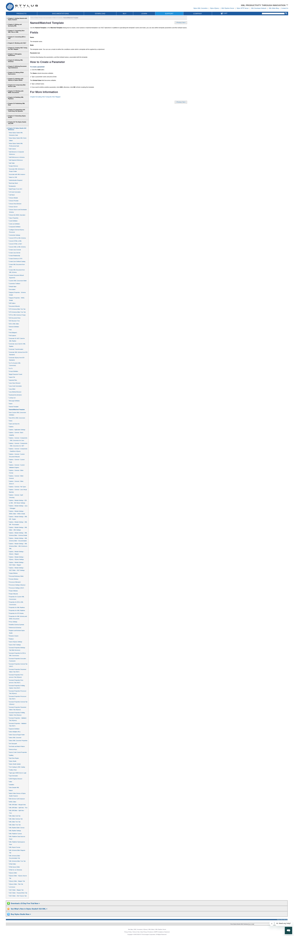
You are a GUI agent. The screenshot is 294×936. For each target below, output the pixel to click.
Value (10, 781)
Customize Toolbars (14, 283)
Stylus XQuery (214, 8)
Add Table (12, 163)
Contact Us (284, 8)
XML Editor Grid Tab (14, 816)
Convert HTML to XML (15, 241)
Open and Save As (14, 423)
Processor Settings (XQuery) (17, 585)
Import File (12, 377)
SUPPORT (169, 13)
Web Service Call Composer (17, 798)
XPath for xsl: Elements (15, 870)
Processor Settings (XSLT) (16, 588)
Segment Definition (14, 729)
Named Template (13, 406)
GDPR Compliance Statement (162, 932)
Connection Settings (14, 235)
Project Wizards (13, 593)
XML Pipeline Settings (15, 830)
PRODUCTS (21, 13)
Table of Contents (58, 17)
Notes (10, 420)
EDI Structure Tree (14, 321)
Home (32, 17)
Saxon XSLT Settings (15, 644)
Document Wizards (14, 306)
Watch (11, 790)
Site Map (130, 929)
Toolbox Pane (13, 770)
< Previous (179, 22)
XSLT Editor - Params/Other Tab (18, 893)
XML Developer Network (258, 8)
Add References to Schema (16, 157)
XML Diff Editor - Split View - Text (18, 807)
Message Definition (14, 400)
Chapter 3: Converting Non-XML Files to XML (16, 31)
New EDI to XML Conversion (17, 418)
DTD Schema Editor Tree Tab (17, 312)
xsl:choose (12, 887)
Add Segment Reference (16, 160)
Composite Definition (14, 226)
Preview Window (13, 579)
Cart (225, 13)
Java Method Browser (15, 392)
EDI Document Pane (14, 318)
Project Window (13, 590)
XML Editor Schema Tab (16, 819)
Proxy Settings (13, 621)
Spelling (11, 755)
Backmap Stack (13, 183)
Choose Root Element (15, 203)
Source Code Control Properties (18, 752)
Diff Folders (12, 303)
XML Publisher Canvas (15, 833)
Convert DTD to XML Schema (17, 238)
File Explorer (12, 335)
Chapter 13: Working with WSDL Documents (15, 91)
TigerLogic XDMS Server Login (17, 773)
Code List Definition (14, 224)
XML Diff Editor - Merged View (17, 804)
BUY (124, 13)
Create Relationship (14, 255)
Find (10, 329)
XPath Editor (12, 864)
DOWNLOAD (100, 13)
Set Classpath (13, 743)
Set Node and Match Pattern (17, 746)
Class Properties (13, 218)
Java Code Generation (15, 386)
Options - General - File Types (17, 486)
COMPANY (197, 13)
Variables (11, 784)
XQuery (145, 929)
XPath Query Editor (14, 867)
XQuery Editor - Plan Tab (16, 884)
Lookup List (12, 397)
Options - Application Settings (17, 429)
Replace (11, 639)
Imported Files (13, 380)
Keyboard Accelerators (15, 395)
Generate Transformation (16, 349)
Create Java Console (15, 249)
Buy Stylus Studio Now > (21, 914)
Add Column (12, 149)
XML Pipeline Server (227, 8)
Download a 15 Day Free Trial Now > (25, 903)
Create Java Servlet (14, 252)
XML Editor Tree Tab (15, 824)
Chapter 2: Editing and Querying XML (15, 25)
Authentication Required (15, 180)
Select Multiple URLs (15, 731)
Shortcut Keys (13, 749)
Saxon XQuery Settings (15, 641)
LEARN (144, 13)
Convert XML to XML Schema (17, 247)
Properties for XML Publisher (17, 610)
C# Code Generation (15, 192)
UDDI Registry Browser (15, 778)
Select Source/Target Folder (17, 734)
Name (10, 403)
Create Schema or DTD (15, 258)
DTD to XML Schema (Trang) (17, 315)
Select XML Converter (15, 737)
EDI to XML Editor (14, 323)
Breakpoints (12, 186)
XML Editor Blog (274, 8)
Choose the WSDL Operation (17, 215)
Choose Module (13, 198)
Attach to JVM (13, 177)
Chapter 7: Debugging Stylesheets (14, 54)
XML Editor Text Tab (14, 821)
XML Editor (151, 929)
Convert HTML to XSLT (15, 244)
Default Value (12, 286)
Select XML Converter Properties (18, 740)
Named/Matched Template (17, 409)
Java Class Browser (14, 383)
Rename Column (13, 636)
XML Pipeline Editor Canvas (16, 827)
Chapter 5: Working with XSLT (17, 43)
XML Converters (138, 929)
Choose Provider (13, 200)
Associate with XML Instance (17, 174)
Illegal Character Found (15, 374)
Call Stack (12, 195)
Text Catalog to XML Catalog (17, 767)
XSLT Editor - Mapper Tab (16, 890)
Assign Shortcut (13, 166)
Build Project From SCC (15, 189)
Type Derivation (13, 775)
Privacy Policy (128, 932)
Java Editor (12, 389)
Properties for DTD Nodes (16, 613)
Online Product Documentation (43, 17)
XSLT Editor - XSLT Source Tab (18, 896)
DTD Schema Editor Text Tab (17, 309)
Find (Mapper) (13, 332)
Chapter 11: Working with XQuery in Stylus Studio (15, 79)
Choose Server (13, 206)
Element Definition (14, 326)
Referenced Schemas (15, 627)
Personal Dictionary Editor (16, 576)
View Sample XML (14, 787)
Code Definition (13, 221)
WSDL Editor (12, 801)
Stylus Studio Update (15, 764)
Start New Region (14, 758)
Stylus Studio (12, 761)
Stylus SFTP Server (243, 8)
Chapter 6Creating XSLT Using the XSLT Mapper (45, 97)
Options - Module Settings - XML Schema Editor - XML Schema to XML (18, 546)
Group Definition (13, 371)
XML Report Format (14, 847)
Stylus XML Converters (200, 8)
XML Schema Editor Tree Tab (17, 861)
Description (12, 289)
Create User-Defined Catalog (17, 261)
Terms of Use (136, 932)
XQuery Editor (13, 873)
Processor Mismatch (15, 582)
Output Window (13, 573)
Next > (184, 22)
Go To (11, 368)
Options (11, 426)
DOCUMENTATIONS (60, 13)
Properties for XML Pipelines (17, 607)
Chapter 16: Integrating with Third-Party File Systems (16, 110)
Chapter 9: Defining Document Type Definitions (17, 67)
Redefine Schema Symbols (16, 624)
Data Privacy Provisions (147, 932)
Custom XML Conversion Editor (18, 280)
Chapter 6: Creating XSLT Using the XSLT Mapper (17, 48)
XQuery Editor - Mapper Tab (17, 881)
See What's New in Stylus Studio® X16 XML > (29, 909)
